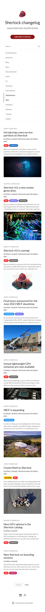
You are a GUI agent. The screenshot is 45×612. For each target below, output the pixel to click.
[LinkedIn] (21, 595)
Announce (9, 58)
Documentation (11, 72)
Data (7, 67)
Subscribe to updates (22, 37)
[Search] (38, 46)
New (7, 100)
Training (8, 114)
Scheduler (9, 105)
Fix (6, 81)
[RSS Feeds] (25, 595)
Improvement (10, 91)
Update (8, 119)
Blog (7, 62)
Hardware (9, 86)
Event (7, 76)
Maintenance (10, 95)
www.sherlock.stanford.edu (22, 28)
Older (27, 585)
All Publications (11, 53)
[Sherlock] (22, 14)
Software (8, 109)
